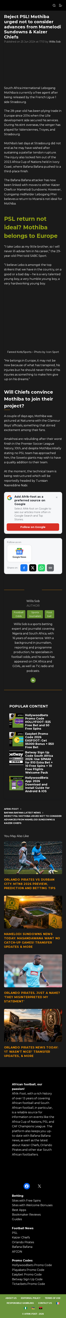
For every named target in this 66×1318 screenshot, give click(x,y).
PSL (14, 1233)
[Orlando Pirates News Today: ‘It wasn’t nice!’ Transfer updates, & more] (33, 1025)
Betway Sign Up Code (27, 1279)
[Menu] (60, 5)
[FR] (58, 1303)
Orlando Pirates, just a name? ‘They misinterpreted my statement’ (32, 997)
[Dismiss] (56, 497)
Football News (22, 1228)
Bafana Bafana (22, 1247)
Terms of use (53, 1298)
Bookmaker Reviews (26, 1214)
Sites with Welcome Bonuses (32, 1205)
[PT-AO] (40, 1308)
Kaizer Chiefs (21, 1237)
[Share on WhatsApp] (41, 567)
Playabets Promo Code (28, 1270)
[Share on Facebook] (23, 567)
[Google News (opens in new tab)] (19, 553)
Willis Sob (55, 41)
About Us (11, 1298)
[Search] (54, 5)
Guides (17, 1219)
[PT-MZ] (33, 1308)
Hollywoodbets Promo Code (32, 1265)
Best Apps (19, 1210)
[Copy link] (50, 567)
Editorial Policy (30, 1298)
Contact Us (45, 1303)
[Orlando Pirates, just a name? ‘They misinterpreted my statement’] (33, 970)
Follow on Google (32, 527)
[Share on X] (32, 567)
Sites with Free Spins (26, 1200)
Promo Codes (22, 1260)
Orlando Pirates (23, 1242)
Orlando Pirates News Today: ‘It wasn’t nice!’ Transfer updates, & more (31, 1052)
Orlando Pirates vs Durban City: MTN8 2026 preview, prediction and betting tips (30, 884)
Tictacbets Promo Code (28, 1284)
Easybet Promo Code (27, 1274)
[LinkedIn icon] (33, 680)
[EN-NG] (25, 1308)
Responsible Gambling (20, 1303)
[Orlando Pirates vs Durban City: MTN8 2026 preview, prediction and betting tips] (33, 857)
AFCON (17, 1251)
